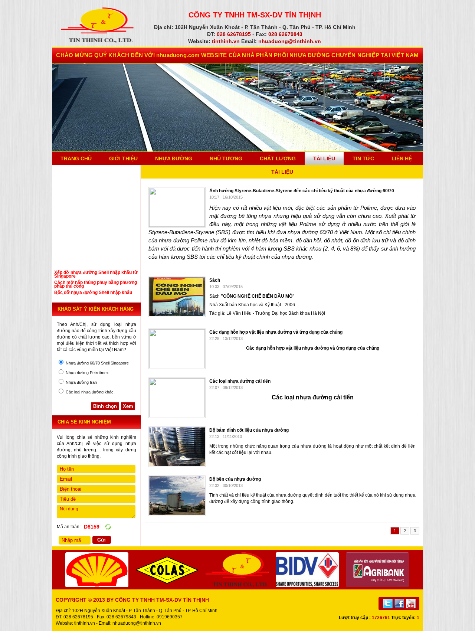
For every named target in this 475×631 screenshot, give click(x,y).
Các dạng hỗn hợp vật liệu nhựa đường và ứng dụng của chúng (276, 332)
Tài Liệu (324, 158)
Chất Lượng (278, 158)
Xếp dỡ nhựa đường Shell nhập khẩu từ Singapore (96, 274)
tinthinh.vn (84, 623)
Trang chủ (76, 158)
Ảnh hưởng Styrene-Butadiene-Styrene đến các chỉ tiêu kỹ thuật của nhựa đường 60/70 (301, 190)
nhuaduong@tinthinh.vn (136, 623)
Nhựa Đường (173, 158)
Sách (214, 280)
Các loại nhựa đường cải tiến (240, 381)
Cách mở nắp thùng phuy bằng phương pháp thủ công (95, 284)
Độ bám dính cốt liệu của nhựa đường (249, 430)
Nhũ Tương (226, 158)
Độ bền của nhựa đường (235, 479)
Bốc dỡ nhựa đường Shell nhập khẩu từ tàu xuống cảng (93, 294)
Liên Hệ (402, 158)
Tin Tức (363, 158)
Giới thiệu (123, 158)
